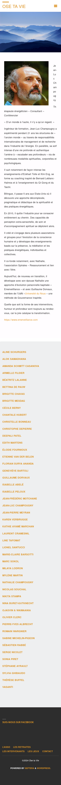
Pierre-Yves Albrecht (17, 624)
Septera (29, 768)
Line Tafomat (11, 540)
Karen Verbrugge (15, 519)
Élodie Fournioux (14, 449)
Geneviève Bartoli (15, 470)
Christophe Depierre (17, 428)
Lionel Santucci (13, 547)
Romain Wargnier (14, 631)
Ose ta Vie (14, 6)
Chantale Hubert (14, 414)
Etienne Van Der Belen (18, 456)
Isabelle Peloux (13, 491)
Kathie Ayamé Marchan (18, 526)
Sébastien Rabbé (14, 645)
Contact (47, 751)
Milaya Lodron (12, 568)
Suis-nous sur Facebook (18, 722)
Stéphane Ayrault (15, 666)
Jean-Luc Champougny (17, 505)
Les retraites (22, 746)
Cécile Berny (11, 408)
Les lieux (33, 751)
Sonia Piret (10, 659)
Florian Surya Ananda (18, 463)
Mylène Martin (12, 575)
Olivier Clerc (11, 617)
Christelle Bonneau (16, 421)
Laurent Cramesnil (15, 533)
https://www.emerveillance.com (21, 319)
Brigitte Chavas (13, 394)
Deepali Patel (11, 435)
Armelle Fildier (13, 373)
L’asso (6, 746)
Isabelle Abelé (13, 484)
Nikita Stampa (11, 596)
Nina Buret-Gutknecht (18, 603)
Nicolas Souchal (14, 589)
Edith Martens (12, 442)
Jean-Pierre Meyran (16, 512)
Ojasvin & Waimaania (16, 610)
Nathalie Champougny (17, 582)
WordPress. (44, 768)
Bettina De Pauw (13, 387)
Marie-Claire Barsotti (17, 554)
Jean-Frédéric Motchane (19, 498)
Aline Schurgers (14, 352)
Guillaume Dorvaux (16, 477)
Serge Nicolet (12, 652)
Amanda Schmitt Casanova (20, 366)
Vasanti (7, 687)
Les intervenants (13, 751)
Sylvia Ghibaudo (13, 673)
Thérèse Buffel (13, 680)
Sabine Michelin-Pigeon (18, 638)
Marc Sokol (10, 561)
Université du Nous (35, 293)
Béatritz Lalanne (14, 380)
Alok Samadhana (14, 359)
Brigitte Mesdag (13, 400)
